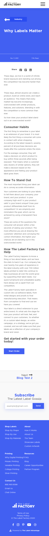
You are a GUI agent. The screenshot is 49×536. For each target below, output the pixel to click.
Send (38, 406)
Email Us (9, 488)
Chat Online (10, 492)
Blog (26, 461)
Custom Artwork (31, 446)
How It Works (30, 430)
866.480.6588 (11, 484)
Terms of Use (23, 513)
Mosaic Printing (12, 461)
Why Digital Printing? (14, 457)
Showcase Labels (32, 442)
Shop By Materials (13, 438)
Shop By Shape (12, 430)
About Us (28, 434)
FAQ (26, 457)
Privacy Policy (23, 515)
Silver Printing (11, 473)
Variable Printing (12, 465)
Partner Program (31, 469)
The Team (28, 438)
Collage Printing (12, 469)
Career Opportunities (33, 465)
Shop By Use (10, 434)
